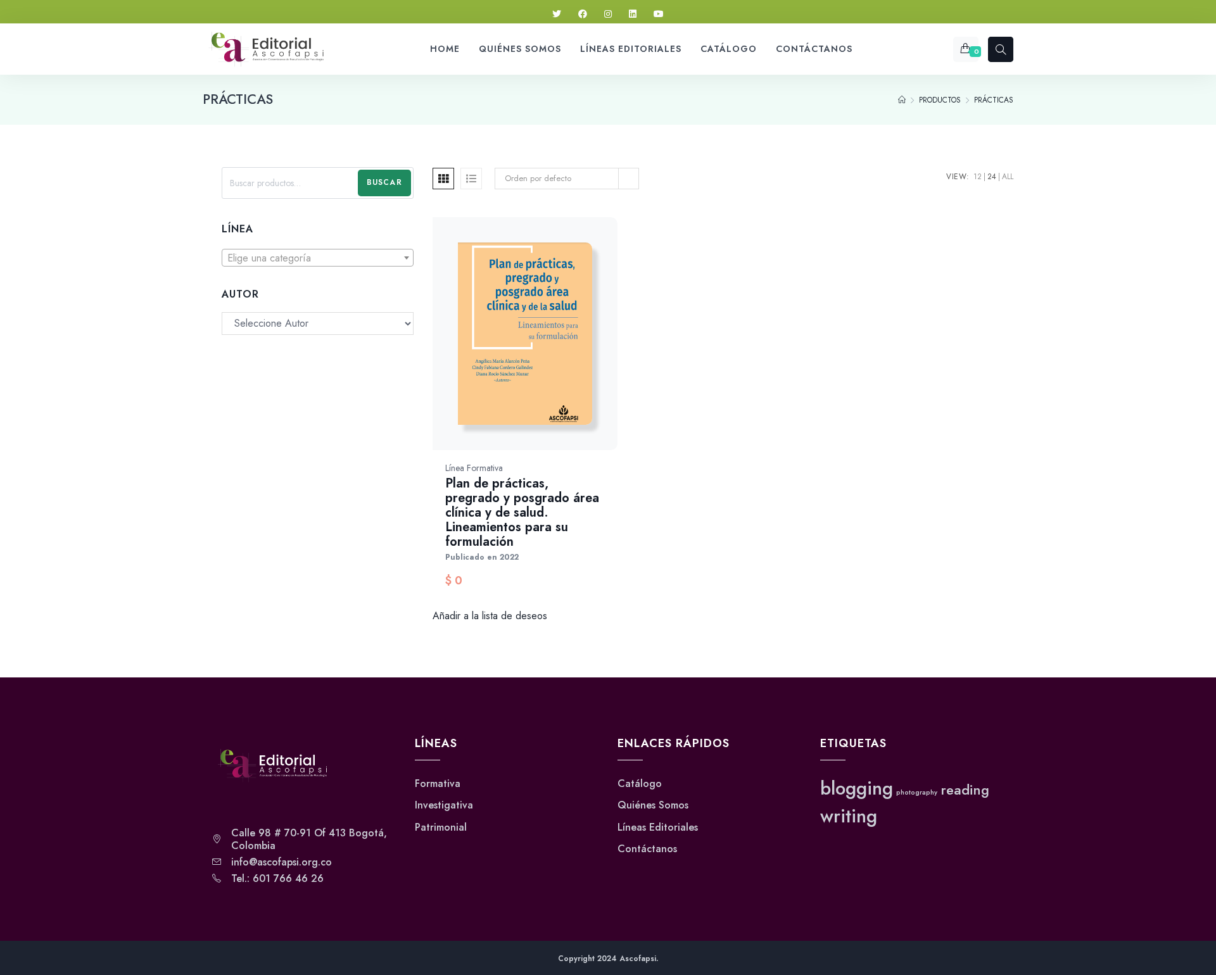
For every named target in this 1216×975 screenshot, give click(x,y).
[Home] (902, 100)
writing (848, 816)
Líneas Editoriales (658, 827)
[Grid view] (443, 178)
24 (991, 176)
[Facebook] (582, 14)
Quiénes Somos (653, 805)
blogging (856, 788)
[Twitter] (556, 14)
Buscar (384, 182)
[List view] (471, 178)
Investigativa (444, 805)
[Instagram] (608, 14)
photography (916, 792)
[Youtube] (659, 14)
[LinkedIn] (632, 14)
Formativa (437, 784)
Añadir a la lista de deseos (490, 615)
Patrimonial (441, 827)
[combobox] (318, 258)
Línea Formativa (474, 468)
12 (977, 176)
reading (964, 790)
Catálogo (640, 784)
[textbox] (317, 258)
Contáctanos (647, 849)
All (1007, 176)
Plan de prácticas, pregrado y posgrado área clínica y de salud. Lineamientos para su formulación (522, 512)
